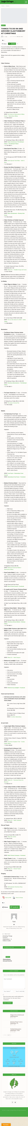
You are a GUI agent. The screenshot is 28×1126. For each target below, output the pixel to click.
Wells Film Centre (12, 836)
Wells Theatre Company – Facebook (16, 855)
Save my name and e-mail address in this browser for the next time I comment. (13, 998)
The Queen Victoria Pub (13, 403)
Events (3, 25)
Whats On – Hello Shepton (14, 657)
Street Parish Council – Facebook (16, 586)
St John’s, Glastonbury (16, 717)
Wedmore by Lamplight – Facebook (16, 687)
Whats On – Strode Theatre (14, 868)
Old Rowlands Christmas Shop (15, 887)
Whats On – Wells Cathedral (14, 820)
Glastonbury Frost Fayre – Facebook (16, 477)
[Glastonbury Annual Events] (8, 954)
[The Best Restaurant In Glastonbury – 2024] (6, 1030)
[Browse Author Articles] (14, 916)
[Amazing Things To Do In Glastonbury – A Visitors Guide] (6, 1023)
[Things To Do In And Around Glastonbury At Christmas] (6, 1016)
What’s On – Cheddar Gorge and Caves (17, 269)
